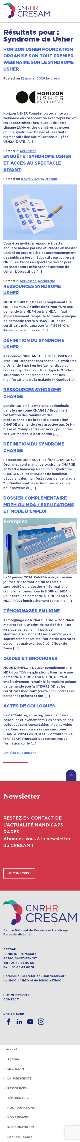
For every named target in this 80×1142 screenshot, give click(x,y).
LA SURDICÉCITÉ (19, 1078)
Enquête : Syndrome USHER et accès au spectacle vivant (37, 163)
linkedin (19, 1022)
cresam (56, 78)
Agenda (13, 1059)
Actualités (28, 151)
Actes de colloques (29, 706)
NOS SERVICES (18, 1117)
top (71, 775)
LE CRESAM (15, 1068)
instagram (41, 1022)
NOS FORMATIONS (21, 1107)
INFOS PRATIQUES (20, 1127)
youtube (30, 1022)
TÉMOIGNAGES (18, 1097)
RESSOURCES (17, 1088)
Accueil (11, 1049)
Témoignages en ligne (31, 611)
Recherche (46, 281)
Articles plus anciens (19, 753)
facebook (8, 1022)
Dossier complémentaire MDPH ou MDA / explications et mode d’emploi (38, 505)
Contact (11, 999)
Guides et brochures (30, 658)
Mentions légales (19, 1137)
